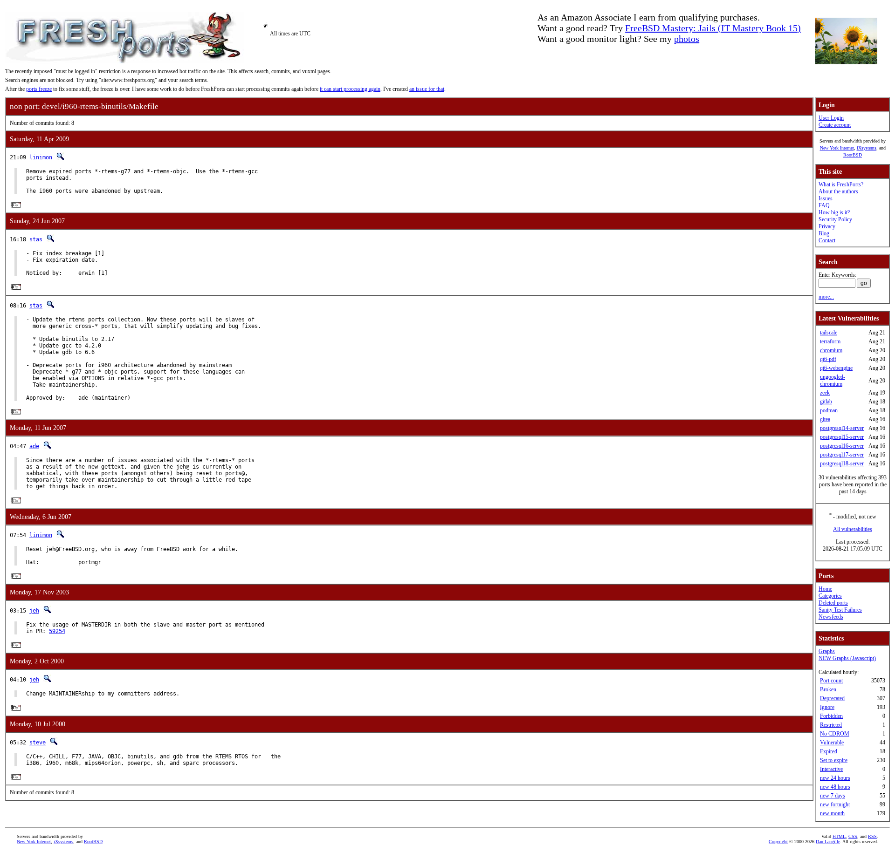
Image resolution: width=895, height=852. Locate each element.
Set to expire (833, 760)
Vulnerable (832, 742)
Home (825, 589)
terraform (830, 341)
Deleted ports (833, 603)
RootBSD (852, 154)
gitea (825, 419)
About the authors (838, 191)
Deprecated (832, 698)
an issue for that (426, 89)
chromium (831, 350)
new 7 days (832, 795)
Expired (828, 751)
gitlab (826, 401)
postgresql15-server (842, 437)
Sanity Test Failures (840, 610)
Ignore (827, 707)
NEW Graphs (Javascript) (847, 658)
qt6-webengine (836, 368)
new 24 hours (835, 778)
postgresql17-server (842, 454)
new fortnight (835, 804)
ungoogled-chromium (832, 380)
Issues (826, 198)
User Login (831, 118)
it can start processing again (350, 89)
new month (832, 813)
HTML (839, 836)
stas (35, 239)
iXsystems (866, 147)
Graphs (827, 651)
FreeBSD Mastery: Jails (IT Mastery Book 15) (713, 28)
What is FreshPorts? (841, 184)
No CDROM (834, 733)
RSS (872, 836)
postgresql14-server (842, 428)
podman (829, 410)
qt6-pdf (828, 359)
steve (37, 742)
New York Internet (837, 147)
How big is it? (834, 212)
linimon (40, 157)
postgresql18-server (842, 463)
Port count (831, 680)
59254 (57, 631)
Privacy (827, 226)
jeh (34, 610)
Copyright (778, 841)
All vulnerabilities (852, 529)
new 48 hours (835, 787)
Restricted (831, 725)
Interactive (831, 769)
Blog (824, 233)
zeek (825, 392)
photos (686, 39)
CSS (852, 836)
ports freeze (39, 89)
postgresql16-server (842, 446)
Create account (835, 125)
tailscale (828, 332)
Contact (827, 240)
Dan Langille (828, 841)
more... (826, 296)
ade (34, 446)
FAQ (824, 205)
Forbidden (831, 716)
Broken (828, 689)
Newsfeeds (831, 616)
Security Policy (835, 219)
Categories (830, 596)
